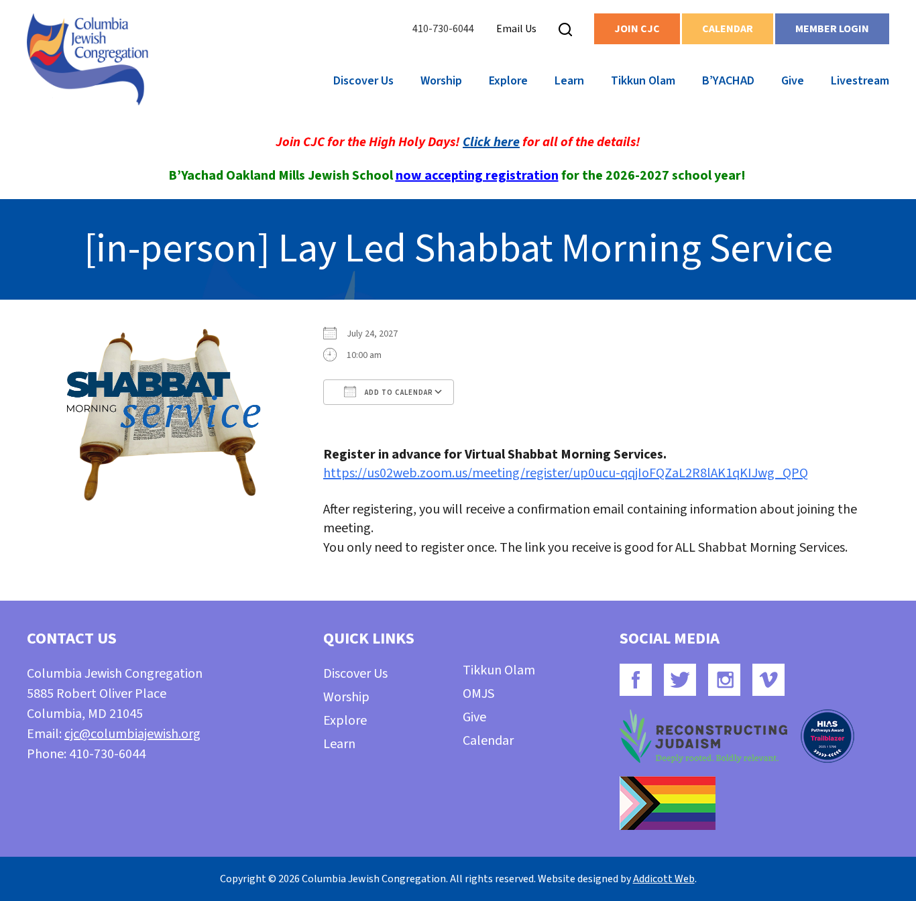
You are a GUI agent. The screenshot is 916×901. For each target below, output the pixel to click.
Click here (491, 142)
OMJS (478, 693)
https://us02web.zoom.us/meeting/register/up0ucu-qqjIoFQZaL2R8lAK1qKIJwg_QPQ (565, 473)
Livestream (860, 80)
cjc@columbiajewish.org (132, 734)
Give (792, 80)
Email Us (516, 28)
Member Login (832, 28)
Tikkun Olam (643, 80)
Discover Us (363, 80)
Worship (441, 80)
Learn (569, 80)
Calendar (727, 28)
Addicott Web (664, 879)
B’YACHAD (728, 80)
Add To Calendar (398, 392)
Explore (508, 80)
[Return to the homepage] (87, 59)
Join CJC (637, 28)
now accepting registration (477, 175)
